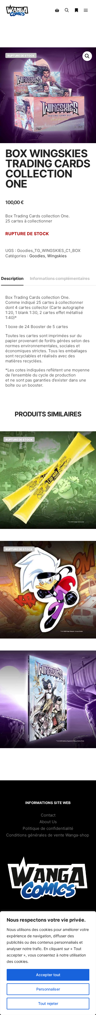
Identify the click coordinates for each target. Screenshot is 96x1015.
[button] (87, 56)
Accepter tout (48, 974)
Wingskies (57, 255)
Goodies (37, 255)
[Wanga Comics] (17, 10)
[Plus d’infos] (76, 10)
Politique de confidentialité (48, 828)
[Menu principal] (86, 10)
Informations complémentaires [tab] (60, 278)
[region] (48, 963)
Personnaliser (48, 989)
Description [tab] (12, 278)
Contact (48, 815)
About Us (48, 821)
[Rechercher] (66, 10)
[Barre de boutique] (57, 10)
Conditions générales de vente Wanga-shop (48, 835)
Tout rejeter (48, 1003)
